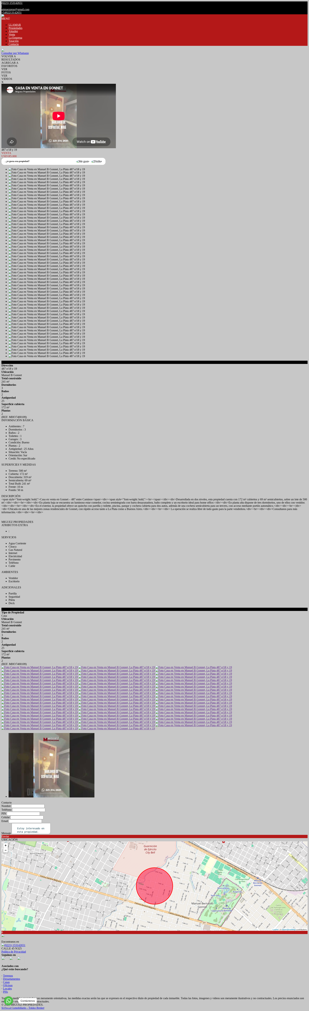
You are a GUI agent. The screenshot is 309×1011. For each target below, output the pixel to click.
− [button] (6, 850)
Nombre (6, 805)
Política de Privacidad (13, 951)
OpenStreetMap (289, 929)
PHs (5, 991)
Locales (7, 988)
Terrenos (8, 975)
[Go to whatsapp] (8, 1000)
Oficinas (8, 985)
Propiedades (15, 28)
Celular (5, 817)
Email (4, 821)
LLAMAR (15, 24)
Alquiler (13, 31)
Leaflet (275, 929)
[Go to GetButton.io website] (8, 1007)
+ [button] (6, 845)
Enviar (5, 836)
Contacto (14, 44)
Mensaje (6, 833)
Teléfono (6, 809)
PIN (3, 813)
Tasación (14, 40)
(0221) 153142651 (14, 945)
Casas (6, 982)
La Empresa (15, 37)
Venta (12, 34)
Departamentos (11, 978)
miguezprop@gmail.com (15, 9)
